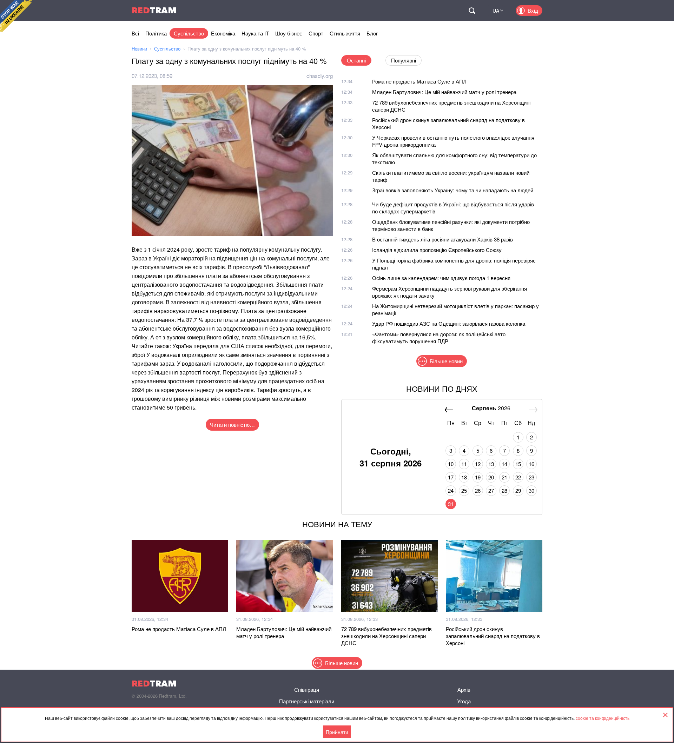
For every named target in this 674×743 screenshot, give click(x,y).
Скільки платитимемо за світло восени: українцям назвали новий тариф (450, 176)
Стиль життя (345, 33)
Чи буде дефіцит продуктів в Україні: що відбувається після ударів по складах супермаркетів (453, 207)
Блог (372, 33)
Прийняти (337, 731)
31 (451, 504)
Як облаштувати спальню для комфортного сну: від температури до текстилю (454, 158)
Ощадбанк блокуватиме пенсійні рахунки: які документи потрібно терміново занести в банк (451, 225)
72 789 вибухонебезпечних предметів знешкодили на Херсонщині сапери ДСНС (451, 106)
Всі (135, 33)
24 (451, 490)
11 (464, 463)
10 (451, 463)
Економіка (223, 33)
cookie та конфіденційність (602, 718)
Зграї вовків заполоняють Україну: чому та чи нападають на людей (452, 190)
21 (504, 477)
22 (518, 477)
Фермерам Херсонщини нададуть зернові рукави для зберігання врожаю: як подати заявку (449, 292)
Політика (156, 33)
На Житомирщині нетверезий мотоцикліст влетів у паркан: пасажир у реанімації (455, 309)
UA (496, 10)
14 (504, 463)
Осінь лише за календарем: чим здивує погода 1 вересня (441, 277)
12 (478, 463)
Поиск (472, 10)
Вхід (533, 10)
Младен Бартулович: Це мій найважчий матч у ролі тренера (444, 91)
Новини (139, 48)
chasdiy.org (319, 75)
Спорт (316, 33)
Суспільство (189, 33)
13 (491, 463)
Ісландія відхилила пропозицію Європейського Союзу (437, 249)
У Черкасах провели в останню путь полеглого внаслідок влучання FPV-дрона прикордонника (453, 141)
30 (531, 490)
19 (478, 477)
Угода (464, 701)
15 (518, 463)
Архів (463, 689)
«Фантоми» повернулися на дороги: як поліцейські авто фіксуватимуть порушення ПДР (438, 337)
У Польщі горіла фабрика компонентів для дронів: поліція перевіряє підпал (454, 264)
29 (518, 490)
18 (464, 477)
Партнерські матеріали (306, 701)
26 (478, 490)
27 (491, 490)
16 (531, 463)
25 (464, 490)
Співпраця (306, 689)
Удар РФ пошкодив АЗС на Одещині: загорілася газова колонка (448, 323)
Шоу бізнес (288, 33)
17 (451, 477)
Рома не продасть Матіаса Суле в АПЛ (419, 81)
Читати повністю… (232, 424)
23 (531, 477)
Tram (154, 10)
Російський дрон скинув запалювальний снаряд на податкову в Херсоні (448, 123)
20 (491, 477)
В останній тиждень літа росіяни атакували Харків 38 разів (442, 239)
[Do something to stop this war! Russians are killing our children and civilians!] (16, 16)
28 (504, 490)
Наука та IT (255, 33)
